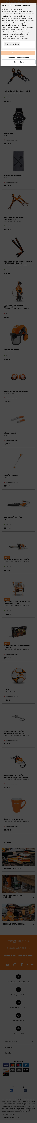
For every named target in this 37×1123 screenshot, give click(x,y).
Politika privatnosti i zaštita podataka (15, 39)
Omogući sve (19, 62)
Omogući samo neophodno (18, 57)
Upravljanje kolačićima (12, 44)
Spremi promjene (18, 53)
